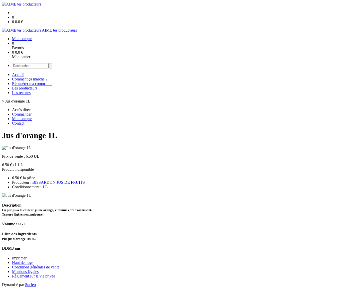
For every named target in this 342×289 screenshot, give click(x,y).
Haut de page (22, 262)
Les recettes (21, 92)
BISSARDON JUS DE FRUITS (58, 182)
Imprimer (19, 258)
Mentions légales (25, 271)
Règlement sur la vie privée (33, 276)
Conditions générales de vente (35, 267)
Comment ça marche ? (29, 79)
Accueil (18, 74)
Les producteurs (24, 88)
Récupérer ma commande (32, 83)
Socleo (30, 284)
